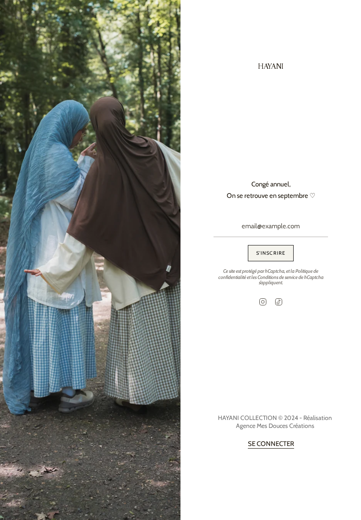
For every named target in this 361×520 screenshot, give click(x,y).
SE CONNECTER (271, 444)
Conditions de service (278, 277)
